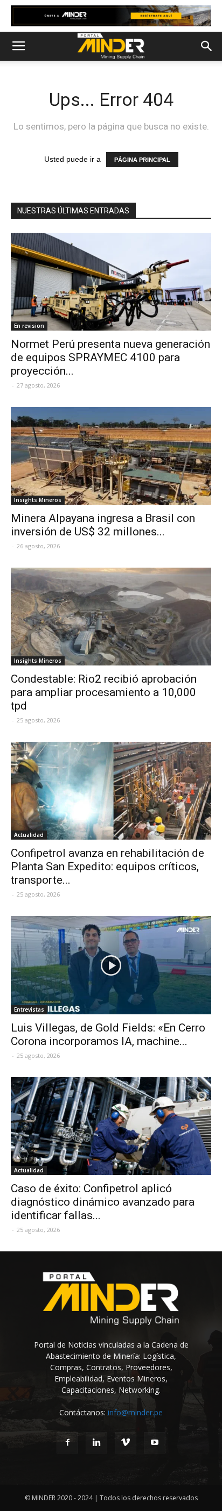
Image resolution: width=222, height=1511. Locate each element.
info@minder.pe (135, 1412)
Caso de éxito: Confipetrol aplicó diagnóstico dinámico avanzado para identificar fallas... (103, 1202)
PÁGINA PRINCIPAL (142, 159)
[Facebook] (67, 1442)
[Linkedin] (96, 1442)
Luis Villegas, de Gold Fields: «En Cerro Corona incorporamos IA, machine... (108, 1034)
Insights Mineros (37, 500)
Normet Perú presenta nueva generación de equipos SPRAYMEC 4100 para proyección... (110, 357)
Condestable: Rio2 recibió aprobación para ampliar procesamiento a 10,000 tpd (104, 692)
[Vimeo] (125, 1442)
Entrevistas (29, 1009)
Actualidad (29, 835)
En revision (29, 326)
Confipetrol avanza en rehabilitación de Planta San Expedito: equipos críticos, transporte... (107, 866)
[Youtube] (154, 1442)
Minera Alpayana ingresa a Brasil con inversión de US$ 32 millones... (103, 525)
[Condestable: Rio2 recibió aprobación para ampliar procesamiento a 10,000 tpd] (111, 616)
